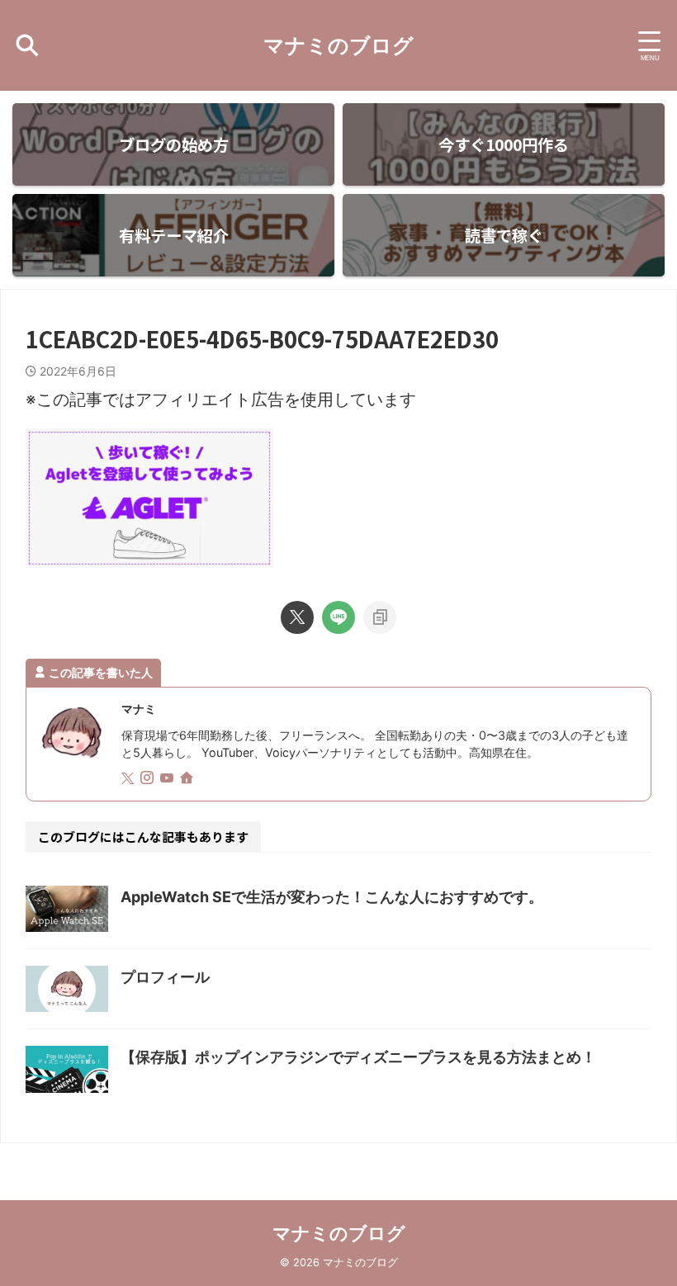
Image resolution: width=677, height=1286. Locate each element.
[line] (338, 617)
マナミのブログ (338, 45)
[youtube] (168, 779)
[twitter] (297, 617)
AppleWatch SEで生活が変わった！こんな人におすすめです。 (332, 896)
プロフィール (165, 977)
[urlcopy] (379, 617)
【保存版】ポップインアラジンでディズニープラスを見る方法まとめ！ (358, 1057)
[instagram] (148, 779)
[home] (188, 779)
